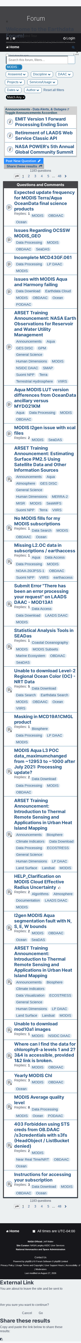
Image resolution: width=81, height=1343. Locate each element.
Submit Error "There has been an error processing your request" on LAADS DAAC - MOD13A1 (41, 594)
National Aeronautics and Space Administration (40, 1249)
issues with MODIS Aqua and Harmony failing (40, 281)
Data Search (42, 530)
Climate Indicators (30, 841)
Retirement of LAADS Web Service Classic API (44, 135)
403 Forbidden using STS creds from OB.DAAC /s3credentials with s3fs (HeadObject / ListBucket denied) (42, 1135)
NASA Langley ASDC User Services (47, 1245)
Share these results (22, 166)
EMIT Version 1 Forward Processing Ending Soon (41, 121)
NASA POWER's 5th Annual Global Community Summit (44, 149)
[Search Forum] (72, 58)
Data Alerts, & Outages (49, 109)
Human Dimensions (31, 361)
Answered (15, 74)
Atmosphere (25, 483)
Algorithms (40, 894)
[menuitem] (34, 1231)
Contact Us (40, 1257)
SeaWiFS (53, 503)
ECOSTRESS (58, 848)
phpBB (28, 1261)
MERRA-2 (60, 497)
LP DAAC (54, 264)
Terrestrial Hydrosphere (34, 381)
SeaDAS (43, 249)
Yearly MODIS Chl (33, 1075)
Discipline (40, 74)
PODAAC (23, 304)
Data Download (28, 291)
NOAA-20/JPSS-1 (30, 571)
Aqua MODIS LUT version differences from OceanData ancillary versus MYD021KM (45, 398)
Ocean (21, 222)
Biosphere (40, 729)
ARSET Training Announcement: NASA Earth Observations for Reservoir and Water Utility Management (45, 324)
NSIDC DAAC (27, 368)
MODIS (37, 216)
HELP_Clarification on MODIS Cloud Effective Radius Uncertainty (39, 882)
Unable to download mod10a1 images (36, 1026)
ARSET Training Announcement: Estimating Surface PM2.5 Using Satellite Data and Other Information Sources (44, 459)
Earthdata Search (54, 695)
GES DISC (24, 348)
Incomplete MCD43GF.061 (43, 257)
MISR (20, 503)
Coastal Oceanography (50, 643)
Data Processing (29, 242)
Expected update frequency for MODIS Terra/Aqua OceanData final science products (44, 201)
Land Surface (26, 868)
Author (31, 90)
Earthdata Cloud (58, 291)
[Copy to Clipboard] (1, 1339)
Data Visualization (30, 995)
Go (41, 1313)
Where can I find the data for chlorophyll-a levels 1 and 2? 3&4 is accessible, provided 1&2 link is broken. (45, 1052)
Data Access (55, 557)
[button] (17, 176)
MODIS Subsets (45, 649)
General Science (29, 355)
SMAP (48, 368)
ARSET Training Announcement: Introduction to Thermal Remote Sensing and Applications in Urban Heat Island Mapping (43, 814)
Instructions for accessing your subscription (42, 1177)
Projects (13, 82)
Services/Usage (40, 82)
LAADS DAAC (56, 615)
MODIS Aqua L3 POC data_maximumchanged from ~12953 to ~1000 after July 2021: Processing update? (44, 761)
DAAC (63, 74)
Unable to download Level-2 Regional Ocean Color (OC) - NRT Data (44, 676)
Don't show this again (19, 55)
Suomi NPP (25, 375)
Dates (11, 90)
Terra (43, 375)
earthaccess (63, 577)
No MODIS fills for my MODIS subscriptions (37, 521)
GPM (42, 348)
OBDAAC (55, 216)
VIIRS (62, 381)
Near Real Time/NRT (32, 1159)
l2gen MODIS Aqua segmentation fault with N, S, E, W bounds (43, 921)
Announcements (29, 341)
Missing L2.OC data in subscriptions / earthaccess (44, 547)
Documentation (28, 900)
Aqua (51, 341)
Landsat (48, 868)
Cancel (27, 1313)
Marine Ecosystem (30, 656)
